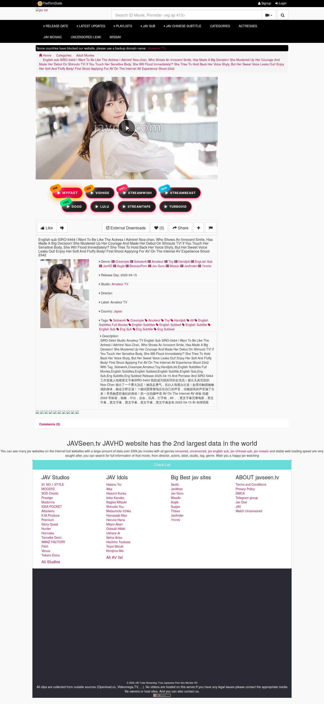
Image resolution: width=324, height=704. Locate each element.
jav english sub (218, 451)
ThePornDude (52, 3)
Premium (47, 520)
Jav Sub (148, 26)
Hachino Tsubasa (118, 542)
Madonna (48, 502)
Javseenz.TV (156, 48)
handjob (179, 320)
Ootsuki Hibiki (115, 528)
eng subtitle (144, 329)
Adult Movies (85, 55)
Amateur (157, 261)
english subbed (169, 324)
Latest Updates (91, 26)
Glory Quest (49, 524)
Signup (266, 3)
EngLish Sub (203, 261)
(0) (161, 227)
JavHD (107, 266)
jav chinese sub (241, 451)
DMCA (240, 493)
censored (181, 451)
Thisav (175, 511)
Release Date (56, 26)
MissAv (115, 37)
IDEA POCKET (51, 506)
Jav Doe (241, 502)
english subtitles (143, 324)
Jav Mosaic (53, 37)
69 (191, 320)
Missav (174, 266)
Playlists (123, 26)
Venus (45, 550)
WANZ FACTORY (53, 542)
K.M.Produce (50, 515)
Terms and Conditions (251, 484)
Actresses (248, 26)
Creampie (122, 261)
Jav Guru (158, 266)
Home (46, 55)
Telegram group (247, 497)
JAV (238, 506)
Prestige (47, 497)
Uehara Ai (113, 533)
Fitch (44, 546)
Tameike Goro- (51, 537)
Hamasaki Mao (116, 515)
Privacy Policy (245, 489)
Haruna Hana (115, 520)
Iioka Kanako (115, 497)
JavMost (176, 489)
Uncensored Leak (86, 37)
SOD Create (49, 493)
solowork (119, 320)
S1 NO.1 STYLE (52, 484)
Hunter (46, 528)
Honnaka (47, 533)
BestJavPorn (138, 266)
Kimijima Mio (115, 550)
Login (282, 3)
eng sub (125, 329)
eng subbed (165, 329)
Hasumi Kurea (116, 493)
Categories (220, 26)
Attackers (47, 511)
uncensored (198, 451)
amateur (153, 320)
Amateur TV (120, 284)
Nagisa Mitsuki (116, 502)
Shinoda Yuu (115, 506)
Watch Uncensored (249, 511)
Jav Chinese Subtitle (183, 26)
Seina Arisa (114, 537)
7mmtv (206, 266)
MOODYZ (48, 489)
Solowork (140, 261)
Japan (118, 311)
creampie (136, 320)
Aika (109, 489)
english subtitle (196, 324)
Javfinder (190, 266)
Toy (170, 261)
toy (167, 320)
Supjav (175, 506)
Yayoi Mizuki (114, 546)
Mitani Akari (114, 524)
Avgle (120, 266)
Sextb (175, 484)
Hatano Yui (113, 484)
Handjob (183, 261)
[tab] (50, 424)
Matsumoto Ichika (118, 511)
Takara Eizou (50, 555)
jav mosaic (261, 451)
